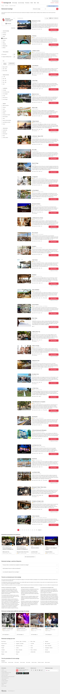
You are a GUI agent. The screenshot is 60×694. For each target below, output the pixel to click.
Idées (38, 2)
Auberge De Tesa (35, 360)
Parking (4, 112)
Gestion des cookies (5, 675)
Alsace (32, 645)
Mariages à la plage (41, 662)
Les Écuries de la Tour (36, 445)
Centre (32, 647)
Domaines (4, 32)
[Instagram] (38, 670)
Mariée (32, 2)
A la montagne (5, 99)
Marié (35, 2)
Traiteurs (4, 40)
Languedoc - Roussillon (19, 643)
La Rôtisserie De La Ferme (37, 217)
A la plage (4, 90)
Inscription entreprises (5, 680)
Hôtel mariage (16, 662)
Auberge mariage (10, 662)
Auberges (4, 34)
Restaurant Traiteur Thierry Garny (39, 487)
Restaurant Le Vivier (36, 21)
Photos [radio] (52, 18)
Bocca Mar (34, 149)
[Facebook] (31, 670)
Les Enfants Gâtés (36, 472)
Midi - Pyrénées (47, 643)
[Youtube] (40, 670)
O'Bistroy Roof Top (36, 331)
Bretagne (3, 645)
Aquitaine (46, 641)
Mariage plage (5, 45)
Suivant (39, 529)
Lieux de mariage (21, 2)
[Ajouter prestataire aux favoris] (30, 22)
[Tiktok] (42, 670)
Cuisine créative (5, 137)
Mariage (3, 5)
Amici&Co (34, 246)
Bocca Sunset (35, 232)
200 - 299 (4, 80)
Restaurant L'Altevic (36, 203)
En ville (4, 95)
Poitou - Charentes (34, 649)
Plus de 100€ (5, 70)
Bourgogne (18, 651)
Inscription (56, 2)
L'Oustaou (34, 35)
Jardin (4, 109)
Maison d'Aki (34, 107)
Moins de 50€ (5, 66)
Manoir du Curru (35, 94)
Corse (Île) (32, 643)
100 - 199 (4, 78)
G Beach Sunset (35, 121)
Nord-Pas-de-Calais (19, 645)
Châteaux (4, 43)
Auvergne (3, 649)
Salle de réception (6, 105)
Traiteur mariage (22, 662)
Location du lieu (11, 63)
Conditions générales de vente (6, 672)
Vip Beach (34, 274)
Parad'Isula (34, 458)
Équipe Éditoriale (4, 683)
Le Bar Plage (34, 80)
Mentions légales (4, 671)
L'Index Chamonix (35, 516)
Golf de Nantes (35, 304)
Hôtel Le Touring (35, 345)
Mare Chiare (34, 318)
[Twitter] (33, 670)
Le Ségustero (35, 176)
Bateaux (4, 47)
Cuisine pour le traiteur (6, 114)
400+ (4, 84)
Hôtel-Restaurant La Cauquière (38, 401)
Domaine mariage (4, 662)
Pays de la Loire (4, 643)
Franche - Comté (4, 651)
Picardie (3, 647)
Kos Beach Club (35, 374)
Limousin (46, 649)
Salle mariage (28, 662)
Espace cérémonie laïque (7, 120)
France (48, 670)
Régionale (4, 131)
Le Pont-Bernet (35, 190)
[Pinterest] (35, 670)
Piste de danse (5, 116)
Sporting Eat (34, 416)
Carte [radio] (57, 18)
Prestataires (27, 2)
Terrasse (4, 107)
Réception (6, 5)
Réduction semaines (35, 547)
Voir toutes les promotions (29, 556)
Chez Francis (35, 259)
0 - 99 (4, 76)
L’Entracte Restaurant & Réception (39, 430)
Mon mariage (14, 2)
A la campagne (5, 93)
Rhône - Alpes (33, 641)
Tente (4, 118)
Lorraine (17, 647)
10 (36, 529)
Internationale (5, 133)
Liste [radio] (47, 18)
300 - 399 (4, 82)
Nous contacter (53, 29)
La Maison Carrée (35, 50)
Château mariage (34, 662)
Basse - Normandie (19, 649)
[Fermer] (14, 18)
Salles (4, 42)
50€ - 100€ (5, 68)
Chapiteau (4, 111)
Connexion (52, 2)
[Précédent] (2, 546)
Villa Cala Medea (35, 289)
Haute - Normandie (48, 645)
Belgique (3, 654)
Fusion (4, 135)
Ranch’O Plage (35, 163)
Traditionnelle (5, 130)
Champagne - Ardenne (48, 647)
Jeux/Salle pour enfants (6, 122)
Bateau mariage (47, 662)
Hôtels (4, 36)
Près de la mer (5, 97)
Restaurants (5, 38)
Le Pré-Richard (35, 65)
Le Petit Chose (35, 388)
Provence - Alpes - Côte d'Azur (21, 641)
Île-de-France (4, 641)
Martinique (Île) (47, 651)
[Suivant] (58, 546)
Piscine (4, 124)
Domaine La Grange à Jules (38, 501)
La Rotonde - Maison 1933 (37, 136)
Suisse (17, 654)
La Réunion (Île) (33, 651)
